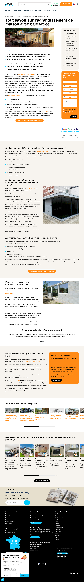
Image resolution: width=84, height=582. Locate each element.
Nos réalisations (9, 515)
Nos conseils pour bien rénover (37, 517)
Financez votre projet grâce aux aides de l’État (21, 69)
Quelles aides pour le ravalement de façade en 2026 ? (71, 43)
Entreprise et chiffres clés (36, 544)
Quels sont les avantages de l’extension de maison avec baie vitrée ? (28, 54)
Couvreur (57, 539)
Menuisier (57, 533)
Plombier (57, 521)
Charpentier (58, 531)
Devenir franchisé (34, 550)
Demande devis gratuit (66, 4)
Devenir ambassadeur (35, 554)
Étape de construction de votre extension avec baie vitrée (25, 66)
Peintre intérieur (59, 527)
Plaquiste (57, 525)
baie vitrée (44, 111)
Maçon (56, 537)
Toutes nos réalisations (42, 480)
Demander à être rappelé (62, 553)
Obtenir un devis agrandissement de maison (29, 120)
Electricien (57, 519)
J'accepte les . (69, 112)
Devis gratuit (56, 380)
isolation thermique (32, 188)
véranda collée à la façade (43, 151)
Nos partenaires (9, 517)
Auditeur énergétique (60, 517)
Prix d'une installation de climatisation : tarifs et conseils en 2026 (71, 51)
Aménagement (18, 10)
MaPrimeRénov (15, 375)
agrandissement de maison (26, 74)
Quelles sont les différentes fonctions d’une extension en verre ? (27, 56)
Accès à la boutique (35, 537)
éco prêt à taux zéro (14, 380)
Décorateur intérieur (60, 515)
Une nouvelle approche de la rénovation (14, 513)
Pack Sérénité (8, 523)
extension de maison (14, 95)
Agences (55, 10)
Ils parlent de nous (34, 546)
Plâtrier (57, 523)
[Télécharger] (27, 502)
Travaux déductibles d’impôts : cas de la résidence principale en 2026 (70, 36)
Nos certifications (9, 519)
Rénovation (8, 10)
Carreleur (57, 529)
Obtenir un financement (35, 513)
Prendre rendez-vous (10, 532)
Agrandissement (28, 10)
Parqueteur (57, 535)
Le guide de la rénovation (36, 522)
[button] (58, 426)
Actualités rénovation (35, 519)
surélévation (8, 293)
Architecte (57, 513)
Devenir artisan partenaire (36, 552)
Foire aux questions (10, 521)
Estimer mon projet (9, 530)
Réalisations (47, 10)
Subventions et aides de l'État (37, 515)
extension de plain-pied (25, 291)
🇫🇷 (74, 4)
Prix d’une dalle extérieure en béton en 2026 (70, 58)
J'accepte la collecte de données (70, 109)
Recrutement (33, 548)
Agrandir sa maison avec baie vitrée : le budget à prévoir (24, 64)
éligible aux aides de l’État (33, 361)
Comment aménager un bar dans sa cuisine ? (70, 65)
